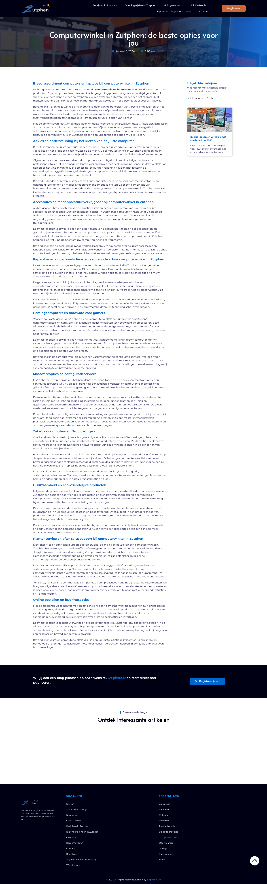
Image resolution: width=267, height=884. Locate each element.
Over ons (71, 837)
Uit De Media (198, 5)
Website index (73, 865)
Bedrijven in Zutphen (105, 5)
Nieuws (70, 804)
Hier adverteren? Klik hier (204, 98)
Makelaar (164, 815)
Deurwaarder (166, 843)
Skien (162, 859)
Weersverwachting (76, 809)
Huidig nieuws (172, 5)
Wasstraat (164, 804)
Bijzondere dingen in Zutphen (174, 11)
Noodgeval (72, 815)
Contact (204, 11)
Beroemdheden (74, 843)
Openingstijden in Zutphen (140, 5)
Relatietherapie (167, 826)
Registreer (72, 854)
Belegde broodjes (168, 831)
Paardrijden (165, 854)
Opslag (163, 848)
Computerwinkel (168, 837)
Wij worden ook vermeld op (81, 859)
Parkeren (164, 809)
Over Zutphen (73, 820)
